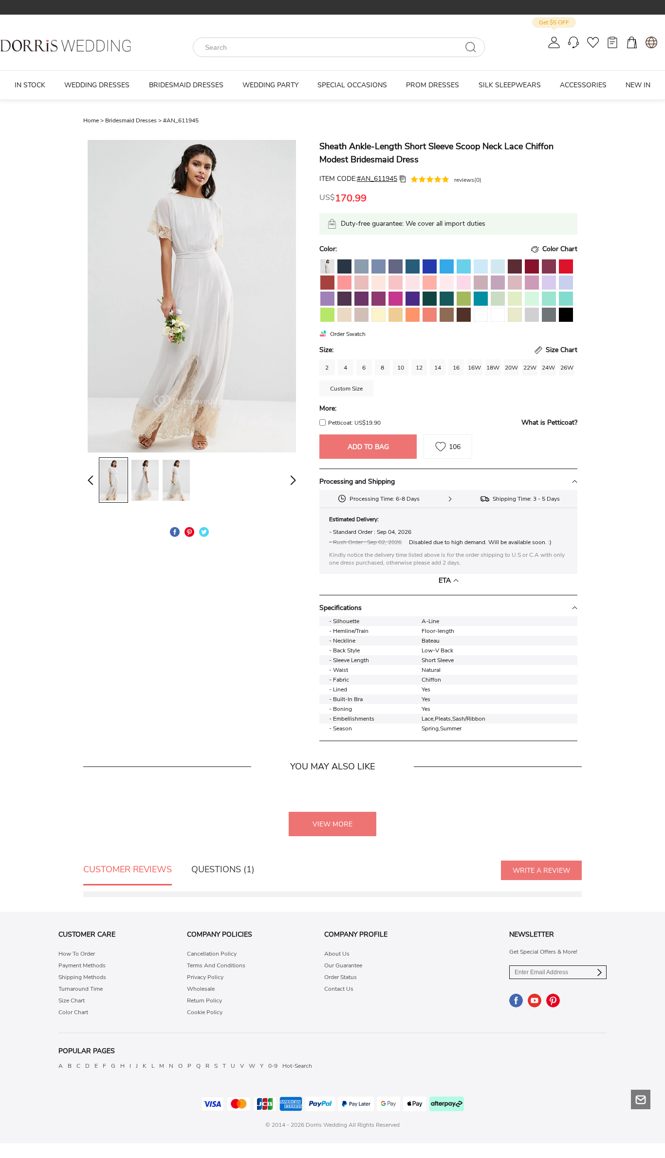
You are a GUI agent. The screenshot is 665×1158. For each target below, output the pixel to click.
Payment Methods (82, 965)
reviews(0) (467, 180)
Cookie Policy (204, 1012)
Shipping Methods (82, 977)
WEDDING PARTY (270, 85)
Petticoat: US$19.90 (354, 423)
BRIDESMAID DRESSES (186, 85)
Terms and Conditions (216, 965)
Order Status (340, 977)
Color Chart (73, 1012)
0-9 (272, 1066)
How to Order (76, 954)
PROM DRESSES (432, 85)
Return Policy (204, 1000)
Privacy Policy (205, 977)
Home (94, 120)
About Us (337, 954)
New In (638, 85)
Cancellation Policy (212, 954)
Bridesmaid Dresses (134, 120)
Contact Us (338, 989)
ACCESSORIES (583, 85)
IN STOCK (30, 85)
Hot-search (297, 1066)
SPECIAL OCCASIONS (352, 85)
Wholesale (201, 989)
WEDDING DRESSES (96, 85)
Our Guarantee (343, 965)
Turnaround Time (80, 989)
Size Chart (71, 1000)
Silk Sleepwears (510, 85)
